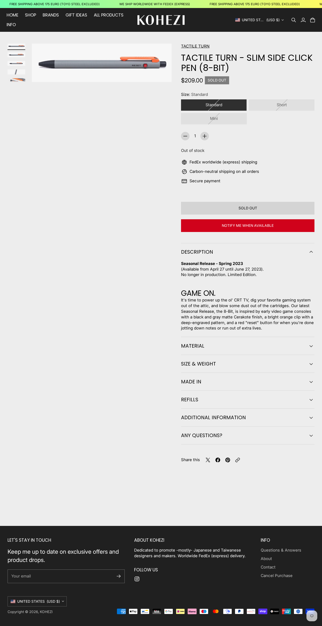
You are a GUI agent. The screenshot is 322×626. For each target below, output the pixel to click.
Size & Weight (198, 363)
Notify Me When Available (248, 225)
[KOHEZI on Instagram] (137, 579)
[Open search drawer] (293, 20)
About (266, 558)
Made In (191, 381)
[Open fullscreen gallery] (162, 73)
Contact (268, 567)
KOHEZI (46, 612)
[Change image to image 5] (16, 80)
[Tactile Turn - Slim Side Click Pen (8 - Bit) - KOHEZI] (102, 63)
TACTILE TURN (195, 46)
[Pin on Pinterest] (227, 460)
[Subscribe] (119, 576)
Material (192, 345)
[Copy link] (237, 460)
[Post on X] (208, 460)
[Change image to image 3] (16, 63)
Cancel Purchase (277, 575)
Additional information (213, 417)
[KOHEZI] (161, 20)
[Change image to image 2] (16, 54)
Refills (189, 399)
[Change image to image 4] (16, 71)
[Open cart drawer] (312, 20)
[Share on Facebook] (218, 460)
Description (197, 251)
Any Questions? (201, 435)
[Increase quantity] (204, 136)
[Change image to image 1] (16, 46)
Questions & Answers (281, 550)
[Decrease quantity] (185, 136)
